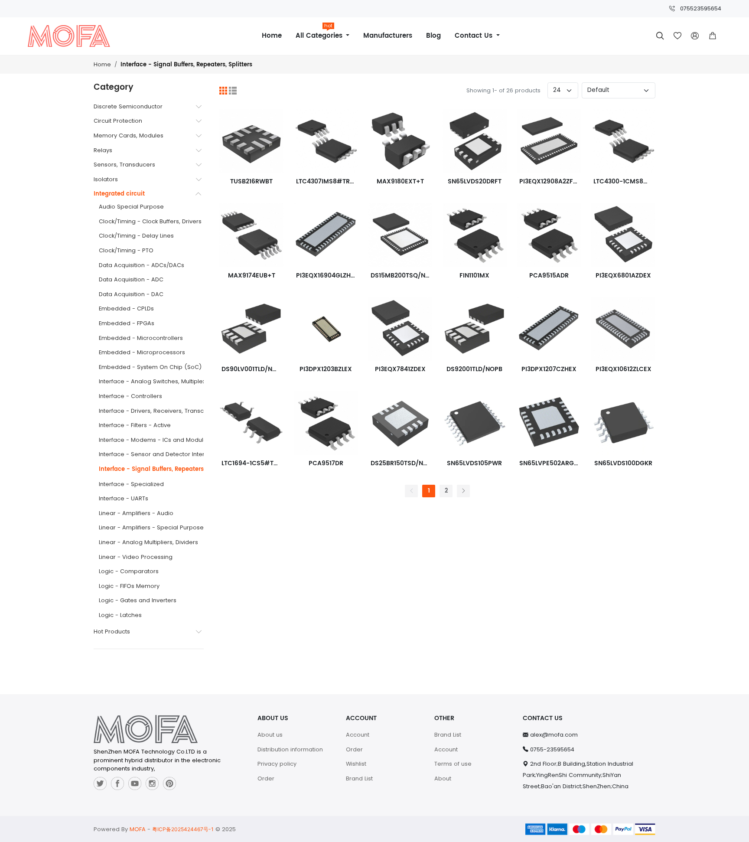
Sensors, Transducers (124, 164)
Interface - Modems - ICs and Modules (154, 440)
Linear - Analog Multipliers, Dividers (148, 542)
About (442, 778)
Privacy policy (276, 763)
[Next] (463, 491)
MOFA (138, 829)
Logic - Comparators (129, 571)
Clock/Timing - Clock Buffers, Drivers (150, 221)
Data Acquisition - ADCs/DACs (141, 265)
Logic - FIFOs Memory (129, 586)
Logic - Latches (120, 615)
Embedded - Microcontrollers (141, 338)
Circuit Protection (118, 120)
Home (272, 35)
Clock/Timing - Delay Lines (136, 235)
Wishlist (356, 763)
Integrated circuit (119, 194)
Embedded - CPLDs (126, 308)
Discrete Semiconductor (128, 106)
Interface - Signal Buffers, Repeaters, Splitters (186, 64)
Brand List (359, 778)
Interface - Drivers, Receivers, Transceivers (160, 410)
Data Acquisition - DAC (131, 294)
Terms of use (453, 763)
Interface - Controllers (130, 396)
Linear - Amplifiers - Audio (136, 513)
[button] (712, 36)
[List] (233, 90)
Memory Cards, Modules (128, 135)
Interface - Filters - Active (135, 425)
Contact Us (475, 35)
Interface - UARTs (123, 498)
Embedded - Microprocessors (142, 352)
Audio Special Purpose (131, 206)
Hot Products (112, 631)
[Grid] (223, 90)
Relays (103, 150)
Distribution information (290, 749)
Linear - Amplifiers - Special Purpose (151, 527)
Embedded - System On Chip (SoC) (150, 367)
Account (357, 734)
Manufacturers (387, 35)
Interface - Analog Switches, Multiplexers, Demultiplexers (179, 381)
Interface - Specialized (131, 484)
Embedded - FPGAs (126, 323)
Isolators (106, 179)
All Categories (320, 32)
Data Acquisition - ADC (131, 279)
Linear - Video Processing (136, 557)
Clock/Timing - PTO (126, 250)
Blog (433, 35)
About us (270, 734)
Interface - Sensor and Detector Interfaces (160, 454)
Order (265, 778)
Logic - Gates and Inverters (137, 600)
